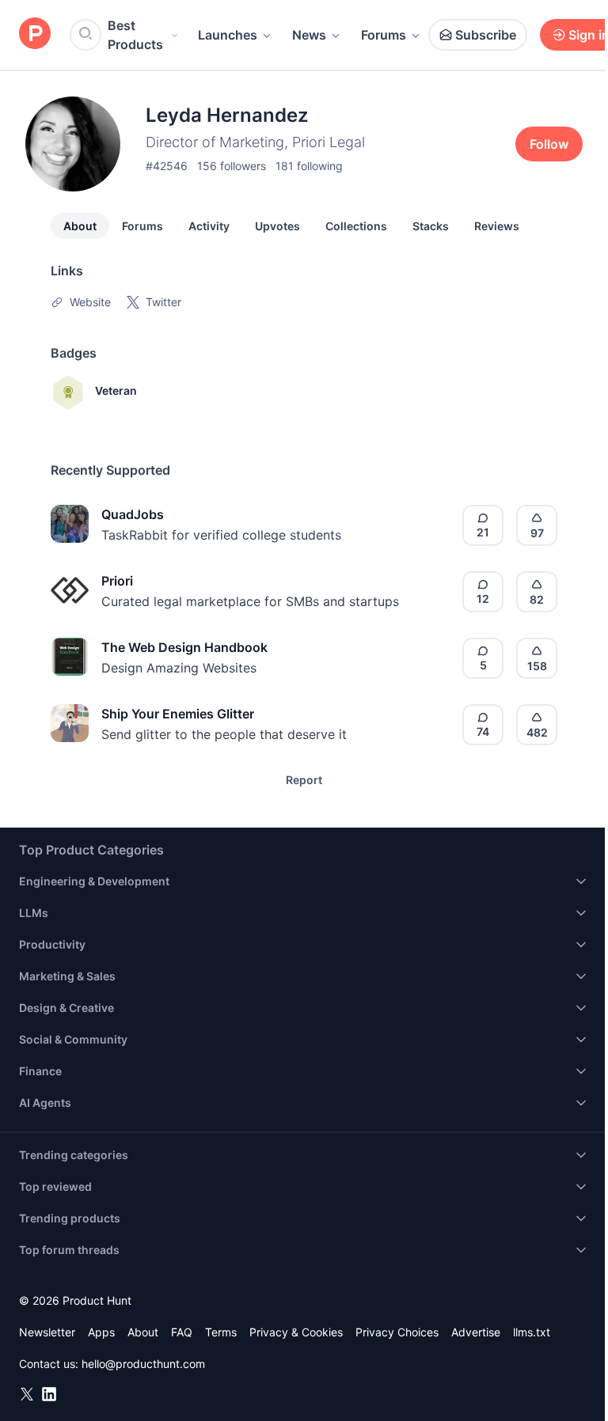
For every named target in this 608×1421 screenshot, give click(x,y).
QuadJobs (132, 514)
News (309, 35)
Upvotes (277, 226)
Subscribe (485, 35)
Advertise (475, 1332)
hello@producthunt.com (143, 1363)
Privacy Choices (397, 1332)
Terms (221, 1332)
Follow (549, 144)
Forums (383, 35)
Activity (209, 226)
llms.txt (531, 1332)
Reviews (496, 226)
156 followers (231, 165)
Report (304, 779)
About (80, 226)
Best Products (135, 34)
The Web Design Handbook (184, 647)
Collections (356, 226)
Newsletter (47, 1332)
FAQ (181, 1332)
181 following (309, 165)
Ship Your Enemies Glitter (177, 714)
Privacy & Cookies (296, 1332)
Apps (101, 1332)
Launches (227, 35)
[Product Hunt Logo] (35, 34)
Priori (117, 581)
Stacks (430, 226)
